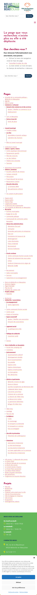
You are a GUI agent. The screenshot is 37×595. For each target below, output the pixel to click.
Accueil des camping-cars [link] (14, 347)
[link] (12, 10)
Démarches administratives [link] (14, 224)
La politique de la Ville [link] (14, 329)
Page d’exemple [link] (9, 286)
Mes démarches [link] (12, 375)
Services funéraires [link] (14, 249)
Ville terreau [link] (9, 498)
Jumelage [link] (9, 411)
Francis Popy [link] (9, 202)
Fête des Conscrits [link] (12, 156)
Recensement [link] (12, 246)
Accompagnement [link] (11, 302)
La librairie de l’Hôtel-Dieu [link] (16, 397)
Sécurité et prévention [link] (13, 433)
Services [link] (8, 275)
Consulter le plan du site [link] (18, 63)
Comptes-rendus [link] (11, 130)
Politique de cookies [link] (13, 592)
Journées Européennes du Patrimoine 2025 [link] (20, 387)
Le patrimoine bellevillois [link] (15, 402)
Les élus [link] (8, 133)
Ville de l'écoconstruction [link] (12, 494)
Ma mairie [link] (8, 209)
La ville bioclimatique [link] (14, 445)
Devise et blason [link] (13, 384)
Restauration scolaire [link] (12, 181)
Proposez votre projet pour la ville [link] (15, 492)
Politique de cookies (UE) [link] (12, 290)
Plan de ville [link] (10, 414)
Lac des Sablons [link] (11, 158)
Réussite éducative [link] (12, 184)
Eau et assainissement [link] (15, 360)
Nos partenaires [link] (10, 474)
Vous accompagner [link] (13, 429)
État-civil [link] (10, 234)
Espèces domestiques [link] (14, 367)
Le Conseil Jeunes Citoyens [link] (13, 467)
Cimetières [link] (9, 350)
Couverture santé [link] (13, 336)
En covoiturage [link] (12, 421)
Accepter (18, 577)
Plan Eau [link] (7, 487)
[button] (34, 558)
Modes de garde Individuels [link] (13, 472)
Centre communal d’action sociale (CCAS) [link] (20, 256)
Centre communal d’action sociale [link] (16, 309)
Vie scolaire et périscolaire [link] (14, 194)
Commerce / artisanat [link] (11, 105)
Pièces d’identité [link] (13, 244)
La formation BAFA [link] (13, 186)
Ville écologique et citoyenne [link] (14, 496)
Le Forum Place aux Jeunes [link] (13, 469)
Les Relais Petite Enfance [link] (12, 471)
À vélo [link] (9, 419)
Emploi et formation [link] (12, 314)
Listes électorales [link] (13, 241)
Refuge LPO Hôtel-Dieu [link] (15, 404)
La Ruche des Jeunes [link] (11, 465)
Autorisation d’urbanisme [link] (15, 443)
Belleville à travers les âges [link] (16, 382)
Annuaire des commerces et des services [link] (18, 107)
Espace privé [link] (9, 198)
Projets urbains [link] (9, 291)
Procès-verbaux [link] (11, 253)
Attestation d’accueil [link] (14, 226)
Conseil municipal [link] (10, 128)
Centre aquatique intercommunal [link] (16, 151)
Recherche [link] (8, 298)
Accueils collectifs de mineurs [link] (15, 172)
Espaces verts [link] (12, 365)
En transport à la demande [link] (16, 424)
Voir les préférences (18, 588)
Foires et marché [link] (11, 119)
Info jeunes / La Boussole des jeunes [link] (16, 459)
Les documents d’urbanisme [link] (16, 448)
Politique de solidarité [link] (13, 333)
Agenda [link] (7, 101)
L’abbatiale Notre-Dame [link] (15, 389)
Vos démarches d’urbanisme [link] (16, 453)
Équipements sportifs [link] (12, 153)
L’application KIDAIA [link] (11, 204)
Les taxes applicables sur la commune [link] (19, 450)
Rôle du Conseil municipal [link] (14, 142)
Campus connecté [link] (11, 174)
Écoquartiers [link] (9, 500)
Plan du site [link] (8, 288)
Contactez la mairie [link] (11, 147)
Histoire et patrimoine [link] (13, 379)
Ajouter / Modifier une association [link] (18, 319)
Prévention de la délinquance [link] (17, 436)
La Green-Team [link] (9, 461)
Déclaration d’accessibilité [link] (13, 168)
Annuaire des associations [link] (16, 322)
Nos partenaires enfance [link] (15, 189)
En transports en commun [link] (15, 426)
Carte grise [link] (11, 229)
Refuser (18, 582)
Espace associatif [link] (11, 317)
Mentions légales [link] (23, 592)
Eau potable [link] (11, 362)
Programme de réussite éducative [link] (15, 476)
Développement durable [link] (15, 357)
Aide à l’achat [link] (9, 103)
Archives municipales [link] (12, 211)
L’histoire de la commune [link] (15, 394)
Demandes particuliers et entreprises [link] (19, 231)
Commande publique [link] (12, 216)
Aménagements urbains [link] (12, 501)
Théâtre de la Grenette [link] (13, 161)
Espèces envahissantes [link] (15, 370)
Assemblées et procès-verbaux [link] (17, 135)
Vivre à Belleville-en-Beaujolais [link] (14, 345)
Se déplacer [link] (10, 416)
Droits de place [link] (12, 121)
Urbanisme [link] (9, 440)
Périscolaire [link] (10, 176)
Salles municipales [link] (12, 273)
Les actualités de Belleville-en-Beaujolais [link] (17, 207)
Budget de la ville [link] (11, 214)
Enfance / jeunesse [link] (11, 169)
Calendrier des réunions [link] (15, 138)
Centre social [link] (10, 312)
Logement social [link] (11, 326)
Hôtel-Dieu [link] (9, 409)
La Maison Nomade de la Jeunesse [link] (15, 463)
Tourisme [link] (9, 163)
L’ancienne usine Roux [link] (14, 392)
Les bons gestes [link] (13, 372)
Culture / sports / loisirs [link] (12, 149)
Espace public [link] (9, 200)
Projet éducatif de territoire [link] (14, 179)
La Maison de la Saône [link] (15, 399)
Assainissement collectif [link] (15, 355)
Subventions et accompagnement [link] (16, 278)
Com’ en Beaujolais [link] (12, 116)
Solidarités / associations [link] (13, 300)
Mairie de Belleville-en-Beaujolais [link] (15, 282)
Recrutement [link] (10, 270)
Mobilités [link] (9, 294)
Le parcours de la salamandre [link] (14, 205)
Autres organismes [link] (13, 305)
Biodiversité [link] (8, 488)
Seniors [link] (8, 341)
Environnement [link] (11, 352)
